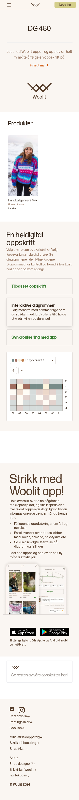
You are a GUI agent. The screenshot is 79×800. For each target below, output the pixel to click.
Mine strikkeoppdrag (25, 737)
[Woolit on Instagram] (22, 710)
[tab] (39, 286)
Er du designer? (21, 764)
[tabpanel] (39, 386)
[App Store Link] (23, 633)
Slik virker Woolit (22, 770)
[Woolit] (35, 5)
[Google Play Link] (54, 633)
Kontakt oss (18, 775)
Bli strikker (17, 749)
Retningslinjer (20, 722)
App (13, 758)
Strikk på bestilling (23, 743)
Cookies (16, 728)
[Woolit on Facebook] (12, 709)
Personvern (18, 716)
